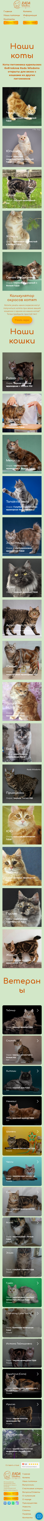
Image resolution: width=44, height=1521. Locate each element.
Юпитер (13, 151)
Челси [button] (9, 1162)
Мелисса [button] (13, 460)
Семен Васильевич (21, 277)
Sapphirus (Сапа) (16, 1374)
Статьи (26, 1510)
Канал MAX (30, 23)
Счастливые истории (32, 1488)
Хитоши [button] (11, 1071)
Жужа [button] (10, 587)
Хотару (12, 236)
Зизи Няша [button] (15, 543)
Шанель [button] (11, 1131)
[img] (13, 1503)
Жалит (12, 955)
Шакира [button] (12, 419)
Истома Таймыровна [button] (19, 1343)
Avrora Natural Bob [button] (21, 625)
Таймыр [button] (10, 1010)
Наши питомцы (12, 15)
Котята (27, 11)
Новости (26, 1507)
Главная (8, 11)
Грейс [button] (9, 1283)
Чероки (12, 112)
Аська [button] (9, 1222)
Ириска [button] (10, 1404)
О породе (26, 1499)
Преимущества (29, 1503)
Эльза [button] (9, 1253)
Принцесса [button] (15, 793)
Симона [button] (11, 1192)
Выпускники (28, 1485)
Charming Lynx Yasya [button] (18, 1313)
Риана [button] (11, 378)
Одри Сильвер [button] (14, 1434)
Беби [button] (10, 749)
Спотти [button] (11, 1040)
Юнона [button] (12, 666)
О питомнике (28, 1496)
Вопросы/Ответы (31, 1492)
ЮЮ (9, 831)
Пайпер (12, 872)
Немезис (11, 1101)
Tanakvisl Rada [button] (17, 501)
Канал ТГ (11, 23)
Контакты (9, 19)
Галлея (11, 913)
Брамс (11, 195)
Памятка (26, 1514)
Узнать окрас (22, 319)
